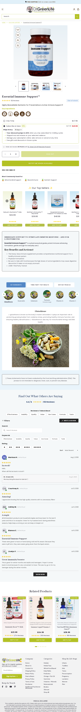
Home (3, 22)
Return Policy (29, 673)
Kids (63, 668)
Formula (54, 439)
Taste (63, 439)
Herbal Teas (47, 665)
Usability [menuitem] (24, 414)
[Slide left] (16, 86)
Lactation (65, 679)
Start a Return (29, 676)
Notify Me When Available (41, 163)
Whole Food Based (50, 668)
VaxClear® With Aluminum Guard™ (67, 628)
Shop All (46, 692)
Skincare (46, 689)
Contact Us (29, 668)
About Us (28, 665)
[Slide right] (65, 86)
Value (36, 439)
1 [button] (36, 646)
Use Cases (44, 439)
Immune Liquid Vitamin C (40, 627)
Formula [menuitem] (63, 414)
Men (63, 684)
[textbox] (22, 430)
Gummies (47, 679)
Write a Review (71, 421)
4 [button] (42, 646)
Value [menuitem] (42, 414)
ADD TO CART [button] (13, 225)
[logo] (40, 9)
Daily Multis (47, 671)
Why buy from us (64, 285)
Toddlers (65, 665)
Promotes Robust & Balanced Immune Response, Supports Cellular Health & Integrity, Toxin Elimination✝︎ (67, 625)
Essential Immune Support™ (32, 22)
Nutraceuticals (48, 684)
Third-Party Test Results (40, 285)
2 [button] (38, 646)
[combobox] (40, 16)
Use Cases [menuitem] (52, 414)
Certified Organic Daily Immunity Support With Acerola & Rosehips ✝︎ (40, 624)
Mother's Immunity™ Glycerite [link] (35, 212)
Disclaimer (28, 684)
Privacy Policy (29, 679)
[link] (12, 201)
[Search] (77, 16)
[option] (8, 296)
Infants (64, 663)
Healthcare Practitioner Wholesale (32, 687)
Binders (46, 687)
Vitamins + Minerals (50, 681)
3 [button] (40, 646)
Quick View (21, 598)
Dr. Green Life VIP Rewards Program (39, 147)
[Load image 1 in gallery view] (23, 86)
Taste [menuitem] (71, 414)
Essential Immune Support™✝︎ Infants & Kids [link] (57, 212)
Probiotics (47, 673)
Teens (64, 671)
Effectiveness (8, 439)
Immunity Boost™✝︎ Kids (14, 627)
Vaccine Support (14, 22)
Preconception (67, 673)
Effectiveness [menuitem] (12, 414)
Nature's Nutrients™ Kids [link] (12, 212)
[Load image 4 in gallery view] (57, 86)
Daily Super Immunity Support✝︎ (14, 622)
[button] (2, 9)
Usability (19, 439)
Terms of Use (29, 681)
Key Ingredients (16, 285)
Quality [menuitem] (34, 414)
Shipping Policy (30, 671)
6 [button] (45, 646)
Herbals (46, 663)
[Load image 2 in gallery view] (35, 86)
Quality (27, 439)
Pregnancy (65, 676)
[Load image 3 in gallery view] (46, 86)
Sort (61, 450)
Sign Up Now (11, 676)
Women (64, 681)
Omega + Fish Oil (49, 676)
